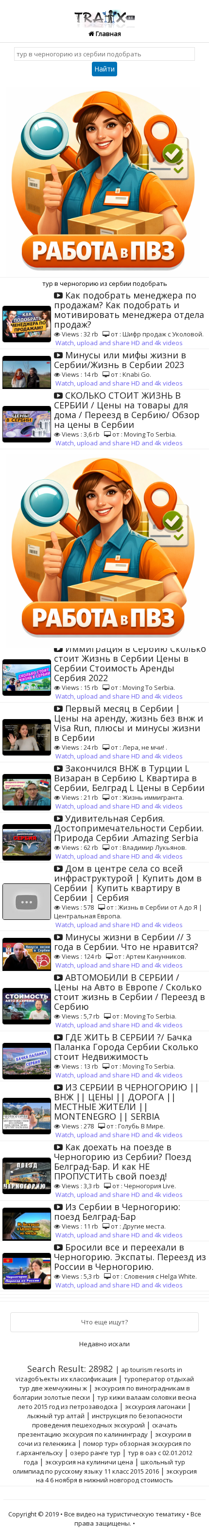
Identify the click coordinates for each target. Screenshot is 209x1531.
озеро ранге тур (95, 1452)
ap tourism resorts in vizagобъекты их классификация (99, 1374)
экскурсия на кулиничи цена (89, 1462)
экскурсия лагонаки (155, 1406)
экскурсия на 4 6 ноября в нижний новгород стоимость (116, 1475)
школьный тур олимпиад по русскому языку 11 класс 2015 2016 (99, 1467)
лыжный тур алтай (56, 1415)
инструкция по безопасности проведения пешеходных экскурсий (107, 1420)
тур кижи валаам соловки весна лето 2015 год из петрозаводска (107, 1402)
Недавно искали (104, 1343)
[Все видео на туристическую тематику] (104, 13)
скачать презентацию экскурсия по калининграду (97, 1430)
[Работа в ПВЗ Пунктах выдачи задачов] (104, 178)
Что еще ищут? (104, 1322)
